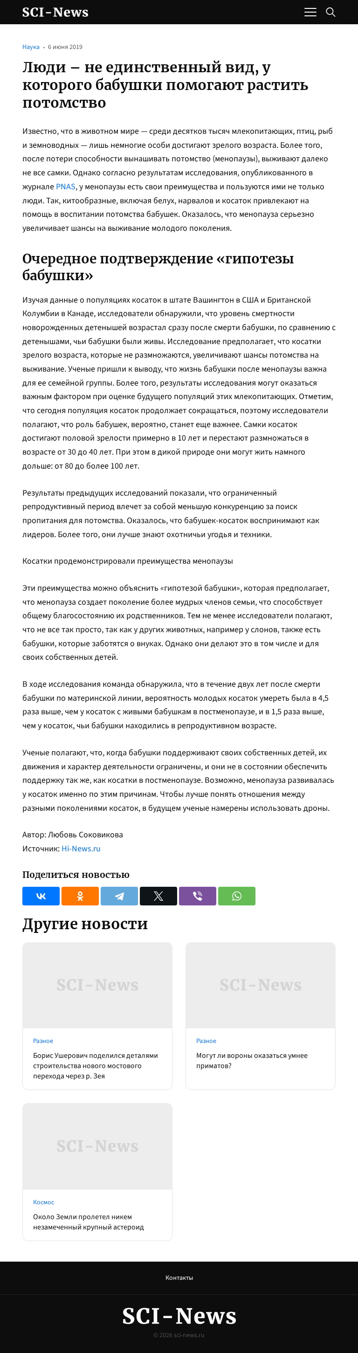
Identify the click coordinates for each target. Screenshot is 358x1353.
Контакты (179, 1278)
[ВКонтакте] (41, 896)
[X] (158, 896)
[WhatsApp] (236, 896)
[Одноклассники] (80, 896)
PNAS (66, 187)
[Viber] (197, 896)
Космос (43, 1202)
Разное (43, 1041)
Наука (31, 47)
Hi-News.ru (81, 849)
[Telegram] (119, 896)
